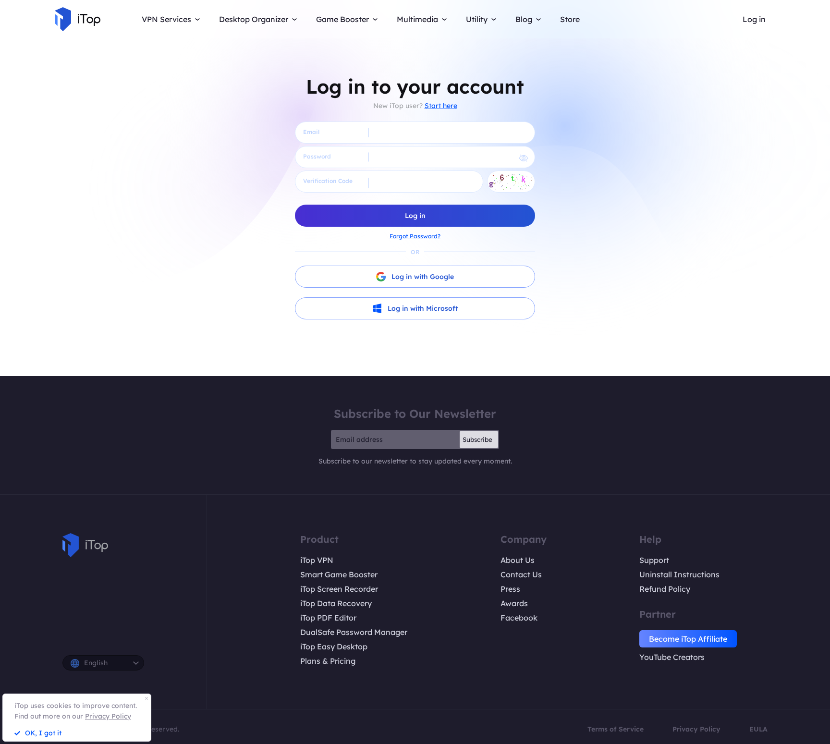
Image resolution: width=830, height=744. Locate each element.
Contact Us (521, 574)
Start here (441, 105)
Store (570, 19)
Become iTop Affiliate (688, 639)
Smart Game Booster (339, 574)
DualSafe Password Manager (353, 632)
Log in (754, 19)
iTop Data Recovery (336, 603)
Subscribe (477, 439)
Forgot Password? (415, 236)
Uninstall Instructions (679, 574)
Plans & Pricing (327, 661)
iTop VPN (316, 560)
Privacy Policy (696, 729)
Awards (514, 603)
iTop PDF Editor (328, 617)
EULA (758, 729)
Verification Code (328, 180)
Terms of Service (615, 729)
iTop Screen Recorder (339, 589)
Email (311, 131)
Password (317, 156)
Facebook (518, 617)
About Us (517, 560)
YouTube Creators (672, 657)
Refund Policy (664, 589)
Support (654, 560)
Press (510, 589)
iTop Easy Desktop (333, 646)
